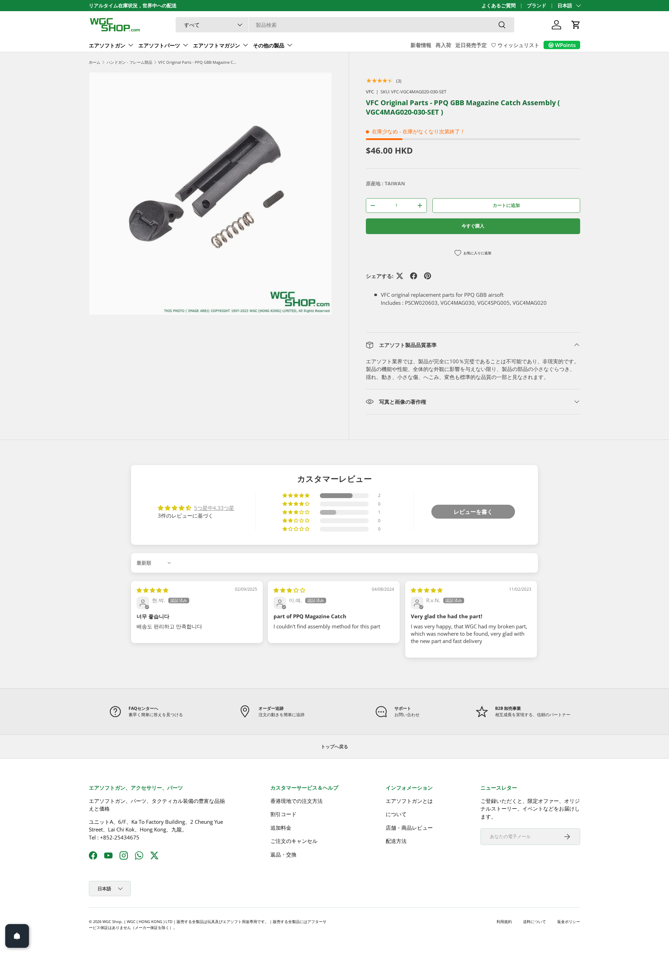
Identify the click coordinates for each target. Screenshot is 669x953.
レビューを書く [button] (473, 512)
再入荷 (443, 44)
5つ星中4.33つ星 (214, 507)
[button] (576, 24)
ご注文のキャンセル (293, 840)
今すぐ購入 (473, 226)
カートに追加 (506, 205)
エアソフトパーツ (159, 45)
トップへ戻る (334, 746)
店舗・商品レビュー (409, 827)
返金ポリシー (568, 921)
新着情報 (420, 44)
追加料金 (280, 827)
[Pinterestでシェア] (428, 276)
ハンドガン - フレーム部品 (129, 62)
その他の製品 (268, 45)
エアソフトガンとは (409, 800)
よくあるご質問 (499, 5)
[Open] (17, 936)
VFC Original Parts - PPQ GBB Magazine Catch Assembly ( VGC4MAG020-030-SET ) (197, 62)
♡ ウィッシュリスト (515, 44)
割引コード (283, 814)
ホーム (94, 62)
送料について (534, 921)
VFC (370, 91)
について (396, 814)
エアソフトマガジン (216, 45)
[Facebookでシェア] (414, 276)
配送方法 (396, 840)
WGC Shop (112, 921)
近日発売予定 (471, 44)
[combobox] (345, 24)
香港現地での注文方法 (296, 800)
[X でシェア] (400, 276)
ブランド (536, 5)
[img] (152, 590)
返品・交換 (283, 854)
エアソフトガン (107, 45)
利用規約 (504, 921)
